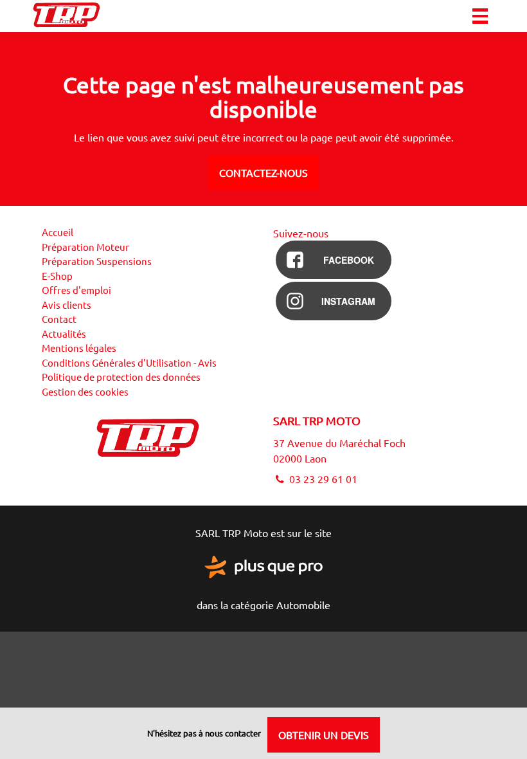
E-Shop (57, 276)
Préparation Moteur (85, 247)
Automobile (303, 604)
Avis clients (66, 304)
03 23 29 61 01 (322, 478)
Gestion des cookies (85, 391)
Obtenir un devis (323, 734)
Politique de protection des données (121, 376)
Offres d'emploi (76, 290)
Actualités (64, 333)
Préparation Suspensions (97, 261)
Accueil (57, 232)
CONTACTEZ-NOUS (263, 172)
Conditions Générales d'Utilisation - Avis (129, 362)
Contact (59, 319)
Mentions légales (79, 348)
